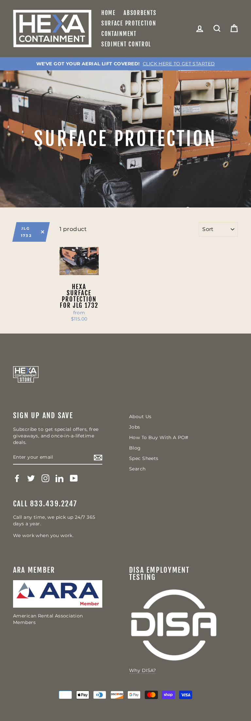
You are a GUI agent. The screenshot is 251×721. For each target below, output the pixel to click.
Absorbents (140, 12)
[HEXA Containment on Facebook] (17, 478)
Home (108, 12)
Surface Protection (128, 23)
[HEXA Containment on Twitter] (31, 478)
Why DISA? (142, 670)
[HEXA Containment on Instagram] (45, 478)
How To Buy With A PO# (159, 437)
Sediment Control (126, 44)
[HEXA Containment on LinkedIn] (59, 478)
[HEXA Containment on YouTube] (74, 478)
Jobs (134, 427)
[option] (125, 63)
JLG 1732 (26, 232)
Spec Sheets (144, 458)
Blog (135, 448)
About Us (140, 416)
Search (137, 469)
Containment (119, 33)
